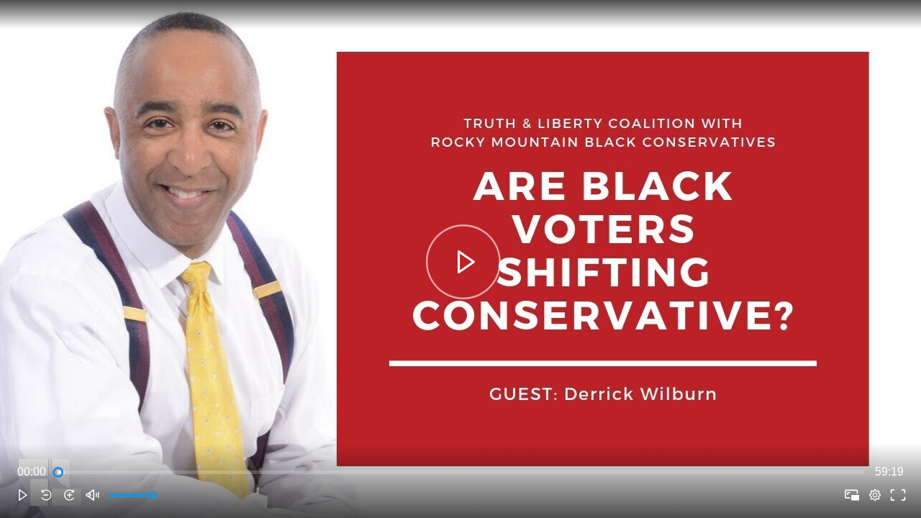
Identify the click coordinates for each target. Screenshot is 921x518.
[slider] (460, 472)
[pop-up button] (874, 494)
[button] (23, 494)
